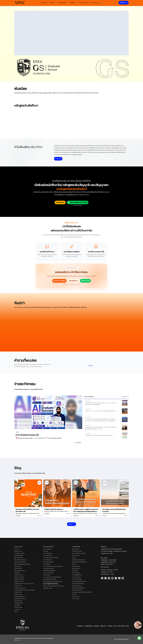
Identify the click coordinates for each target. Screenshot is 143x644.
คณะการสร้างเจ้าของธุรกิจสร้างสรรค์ (52, 577)
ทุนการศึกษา (17, 605)
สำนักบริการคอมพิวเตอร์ (78, 588)
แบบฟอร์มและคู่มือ (18, 555)
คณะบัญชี (45, 551)
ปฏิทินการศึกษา (76, 568)
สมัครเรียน (122, 3)
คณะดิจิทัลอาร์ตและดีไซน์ (49, 571)
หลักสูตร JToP (18, 586)
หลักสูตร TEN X (18, 592)
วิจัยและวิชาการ (18, 551)
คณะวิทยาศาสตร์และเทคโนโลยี (50, 558)
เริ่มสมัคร (72, 2)
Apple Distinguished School (79, 581)
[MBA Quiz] (138, 628)
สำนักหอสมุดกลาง (76, 586)
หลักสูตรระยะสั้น (18, 601)
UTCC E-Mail (75, 599)
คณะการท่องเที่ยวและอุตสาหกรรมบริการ (53, 566)
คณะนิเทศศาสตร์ (47, 560)
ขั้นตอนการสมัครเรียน (19, 571)
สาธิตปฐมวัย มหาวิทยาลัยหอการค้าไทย (82, 592)
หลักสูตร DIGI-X (18, 594)
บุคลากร (16, 549)
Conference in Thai (19, 553)
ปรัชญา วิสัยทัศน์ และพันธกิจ (79, 553)
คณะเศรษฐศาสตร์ (47, 553)
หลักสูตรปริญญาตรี (19, 596)
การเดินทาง (17, 609)
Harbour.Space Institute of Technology (53, 586)
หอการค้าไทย (75, 549)
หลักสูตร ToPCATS (19, 577)
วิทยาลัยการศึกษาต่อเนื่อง (49, 579)
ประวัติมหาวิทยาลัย (77, 551)
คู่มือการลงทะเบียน (18, 558)
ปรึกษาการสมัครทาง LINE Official (78, 202)
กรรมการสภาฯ (76, 555)
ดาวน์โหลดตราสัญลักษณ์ (78, 560)
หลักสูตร (51, 2)
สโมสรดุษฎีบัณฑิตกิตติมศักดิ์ (79, 562)
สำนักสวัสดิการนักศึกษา (78, 583)
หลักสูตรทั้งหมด (89, 626)
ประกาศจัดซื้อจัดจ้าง (77, 575)
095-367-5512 (109, 564)
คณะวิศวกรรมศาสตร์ (48, 562)
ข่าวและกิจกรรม (121, 626)
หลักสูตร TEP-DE (18, 581)
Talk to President (76, 577)
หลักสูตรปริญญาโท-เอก (20, 599)
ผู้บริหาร (74, 558)
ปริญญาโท (96, 626)
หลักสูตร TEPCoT (18, 575)
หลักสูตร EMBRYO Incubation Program (24, 590)
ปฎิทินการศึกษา (18, 568)
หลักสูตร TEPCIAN (19, 579)
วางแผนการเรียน (62, 2)
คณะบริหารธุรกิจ (47, 549)
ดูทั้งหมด (91, 366)
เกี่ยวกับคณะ (44, 3)
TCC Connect (75, 596)
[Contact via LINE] (139, 638)
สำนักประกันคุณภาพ (77, 590)
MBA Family (17, 566)
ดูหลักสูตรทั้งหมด (60, 202)
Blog (127, 626)
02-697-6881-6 (112, 560)
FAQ (115, 626)
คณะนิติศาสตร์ (47, 564)
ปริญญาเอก (103, 626)
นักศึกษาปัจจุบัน (18, 607)
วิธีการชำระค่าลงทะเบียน (20, 560)
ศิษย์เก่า (74, 564)
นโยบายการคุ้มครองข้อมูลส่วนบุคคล (121, 639)
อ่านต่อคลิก (58, 159)
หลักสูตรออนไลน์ (18, 603)
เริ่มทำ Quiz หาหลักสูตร (59, 281)
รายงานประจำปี (76, 573)
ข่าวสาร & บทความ (83, 2)
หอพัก (15, 612)
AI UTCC (74, 594)
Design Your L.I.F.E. (96, 3)
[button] (140, 624)
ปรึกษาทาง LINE (85, 281)
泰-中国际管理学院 (50, 584)
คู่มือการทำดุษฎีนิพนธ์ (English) (22, 564)
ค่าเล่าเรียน (110, 626)
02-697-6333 (112, 562)
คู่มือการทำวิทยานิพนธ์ (20, 562)
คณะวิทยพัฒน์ (46, 575)
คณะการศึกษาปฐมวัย (48, 568)
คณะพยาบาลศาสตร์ (48, 573)
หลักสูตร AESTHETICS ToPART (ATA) (24, 583)
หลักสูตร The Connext (20, 588)
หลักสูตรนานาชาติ (47, 588)
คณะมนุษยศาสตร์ (47, 555)
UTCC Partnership (77, 579)
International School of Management (52, 581)
